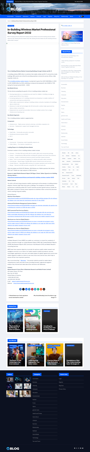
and (63, 155)
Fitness (69, 166)
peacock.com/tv (69, 172)
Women (68, 186)
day (79, 158)
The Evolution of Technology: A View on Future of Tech (15, 328)
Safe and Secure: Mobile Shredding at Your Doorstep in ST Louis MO (71, 77)
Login (44, 16)
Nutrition (63, 129)
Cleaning (63, 91)
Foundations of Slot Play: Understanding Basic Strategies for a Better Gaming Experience (71, 72)
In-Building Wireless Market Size (38, 38)
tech (78, 178)
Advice (77, 152)
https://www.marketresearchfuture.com (23, 283)
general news (64, 115)
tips (73, 181)
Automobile (10, 16)
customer (69, 158)
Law (73, 169)
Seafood (63, 136)
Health (77, 166)
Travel (71, 183)
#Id (68, 152)
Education (25, 16)
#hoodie (63, 152)
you (73, 186)
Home (9, 21)
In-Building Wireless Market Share (21, 38)
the (69, 181)
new (63, 172)
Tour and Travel (65, 147)
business (67, 155)
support (73, 178)
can (79, 155)
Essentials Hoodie (65, 164)
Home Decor (64, 122)
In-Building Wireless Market (16, 36)
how (69, 169)
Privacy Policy (62, 389)
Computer (18, 16)
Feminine (64, 166)
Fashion (32, 16)
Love (77, 169)
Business (63, 88)
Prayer (73, 175)
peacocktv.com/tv (65, 175)
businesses (74, 155)
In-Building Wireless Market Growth (32, 36)
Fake (72, 164)
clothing (63, 158)
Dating (75, 158)
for (73, 166)
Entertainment (64, 101)
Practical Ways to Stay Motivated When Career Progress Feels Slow (71, 66)
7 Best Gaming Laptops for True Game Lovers (33, 362)
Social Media (64, 140)
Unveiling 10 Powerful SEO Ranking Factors (31, 327)
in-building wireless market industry (19, 81)
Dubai (63, 161)
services (63, 178)
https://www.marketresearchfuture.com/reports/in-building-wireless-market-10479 (31, 177)
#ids (72, 152)
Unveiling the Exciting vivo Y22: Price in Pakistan (50, 327)
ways (76, 183)
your (77, 186)
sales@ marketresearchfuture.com (21, 281)
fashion (76, 164)
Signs (69, 178)
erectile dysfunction (76, 161)
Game (71, 16)
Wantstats (23, 260)
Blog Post (56, 16)
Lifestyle (39, 16)
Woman (63, 186)
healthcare (64, 169)
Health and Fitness (66, 119)
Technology (11, 25)
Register (50, 16)
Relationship (64, 16)
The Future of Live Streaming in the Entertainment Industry (69, 56)
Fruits (62, 108)
